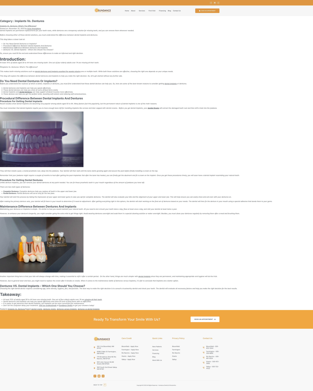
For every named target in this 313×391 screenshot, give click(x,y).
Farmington (176, 350)
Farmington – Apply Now (130, 350)
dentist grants (36, 309)
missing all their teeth (93, 299)
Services (142, 10)
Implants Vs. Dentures (16, 309)
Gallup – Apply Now (128, 359)
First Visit (152, 10)
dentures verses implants (67, 309)
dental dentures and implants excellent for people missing (58, 71)
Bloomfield (176, 346)
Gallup (174, 359)
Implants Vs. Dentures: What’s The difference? (18, 26)
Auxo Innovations (34, 29)
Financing (162, 10)
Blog (169, 10)
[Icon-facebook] (211, 3)
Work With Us (157, 360)
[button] (207, 10)
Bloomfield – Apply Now (130, 346)
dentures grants (49, 309)
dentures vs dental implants (89, 309)
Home (127, 10)
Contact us (177, 10)
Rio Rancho (176, 353)
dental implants (171, 84)
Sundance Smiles (66, 305)
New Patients (157, 346)
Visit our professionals (47, 305)
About (133, 10)
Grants (174, 356)
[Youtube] (215, 3)
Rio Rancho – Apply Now (130, 353)
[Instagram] (218, 3)
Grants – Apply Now (128, 356)
